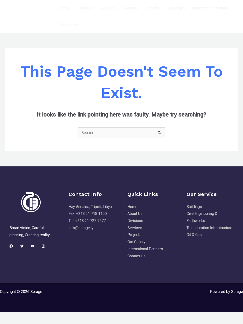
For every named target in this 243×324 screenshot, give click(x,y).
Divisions (108, 8)
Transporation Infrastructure (209, 228)
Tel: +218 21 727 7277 (87, 220)
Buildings (194, 206)
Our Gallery (176, 8)
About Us (85, 8)
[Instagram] (43, 246)
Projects (153, 8)
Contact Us (69, 25)
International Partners (211, 8)
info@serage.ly (81, 228)
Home (65, 8)
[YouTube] (32, 246)
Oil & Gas (194, 234)
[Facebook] (11, 246)
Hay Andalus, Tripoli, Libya (90, 206)
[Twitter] (22, 246)
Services (130, 8)
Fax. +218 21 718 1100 (88, 213)
